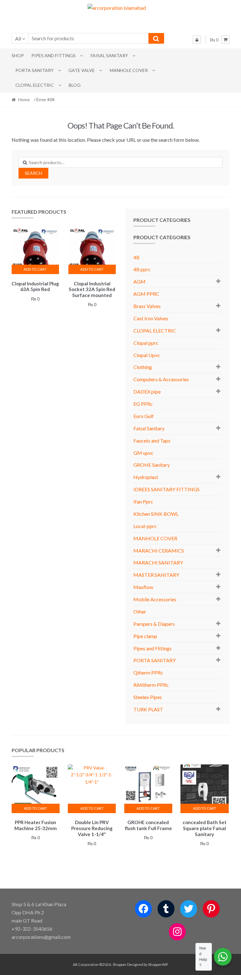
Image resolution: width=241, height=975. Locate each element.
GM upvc (143, 453)
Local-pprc (145, 526)
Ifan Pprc (143, 501)
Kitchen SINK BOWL (156, 514)
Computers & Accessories (161, 379)
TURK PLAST (148, 709)
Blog (75, 85)
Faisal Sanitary (109, 55)
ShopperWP (158, 964)
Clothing (142, 367)
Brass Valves (147, 306)
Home (24, 99)
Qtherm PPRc (148, 672)
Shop (18, 55)
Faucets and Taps (151, 440)
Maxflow (143, 587)
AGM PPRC (146, 294)
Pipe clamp (145, 636)
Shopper (119, 964)
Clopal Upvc (146, 355)
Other (139, 611)
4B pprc (142, 269)
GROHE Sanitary (151, 465)
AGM (139, 281)
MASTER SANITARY (156, 575)
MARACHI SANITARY (158, 562)
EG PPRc (143, 404)
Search (33, 173)
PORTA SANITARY (34, 70)
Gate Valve (81, 70)
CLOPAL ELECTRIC (34, 85)
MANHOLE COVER (129, 70)
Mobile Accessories (154, 599)
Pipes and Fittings (53, 55)
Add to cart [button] (35, 269)
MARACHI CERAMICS (158, 551)
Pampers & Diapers (154, 624)
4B (136, 257)
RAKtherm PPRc (151, 685)
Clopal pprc (145, 343)
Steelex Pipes (147, 697)
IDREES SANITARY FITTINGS (166, 489)
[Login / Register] (197, 40)
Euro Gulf (143, 416)
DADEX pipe (147, 391)
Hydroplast (145, 477)
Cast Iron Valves (150, 318)
